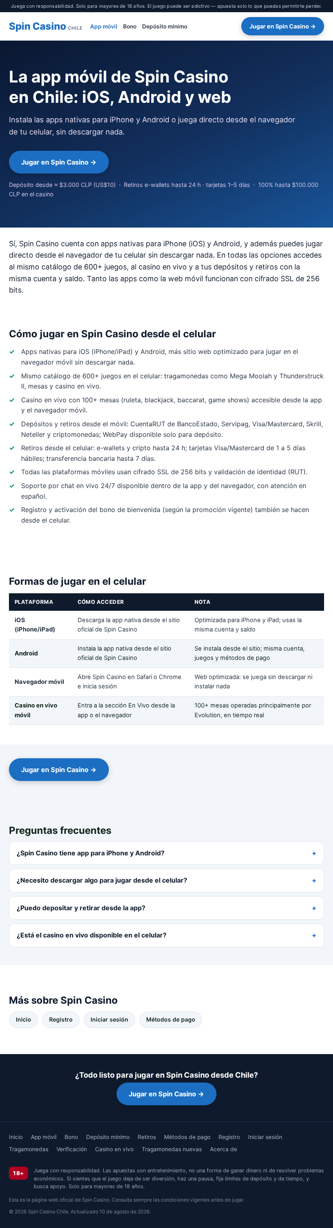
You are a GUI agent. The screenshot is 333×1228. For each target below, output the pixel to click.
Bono (129, 26)
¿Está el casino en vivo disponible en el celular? (91, 935)
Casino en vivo (114, 1149)
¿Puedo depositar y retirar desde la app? (81, 908)
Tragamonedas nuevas (172, 1149)
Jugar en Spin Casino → (282, 26)
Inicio (23, 1019)
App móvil (103, 26)
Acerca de (223, 1149)
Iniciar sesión (109, 1019)
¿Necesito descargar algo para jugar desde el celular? (102, 880)
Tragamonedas (28, 1149)
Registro (61, 1019)
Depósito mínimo (164, 26)
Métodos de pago (170, 1019)
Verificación (71, 1149)
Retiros (147, 1137)
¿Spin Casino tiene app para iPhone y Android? (90, 853)
